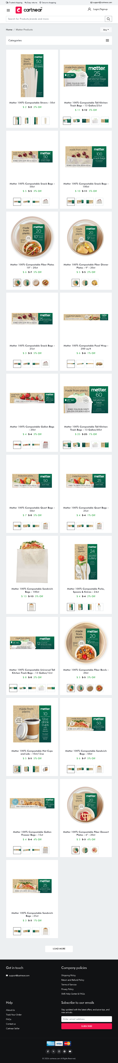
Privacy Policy (67, 989)
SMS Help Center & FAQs (73, 993)
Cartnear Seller (13, 1028)
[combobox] (106, 30)
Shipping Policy (68, 975)
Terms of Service (68, 984)
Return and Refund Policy (72, 980)
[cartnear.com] (28, 10)
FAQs (8, 1019)
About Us (10, 1010)
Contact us (11, 1023)
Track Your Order (14, 1014)
